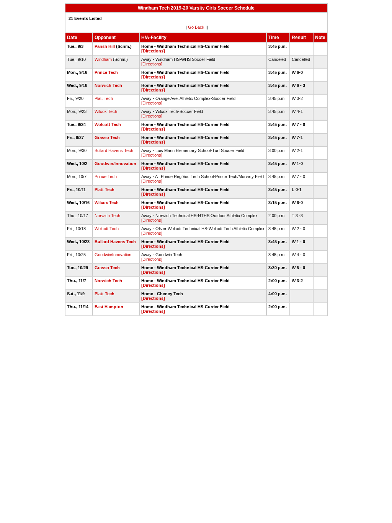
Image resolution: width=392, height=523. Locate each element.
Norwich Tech (108, 85)
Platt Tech (104, 98)
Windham (103, 59)
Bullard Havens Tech (114, 150)
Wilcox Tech (106, 111)
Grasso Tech (107, 137)
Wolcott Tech (108, 124)
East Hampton (109, 306)
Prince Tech (106, 72)
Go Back (196, 27)
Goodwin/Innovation (115, 163)
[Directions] (153, 51)
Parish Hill (105, 46)
